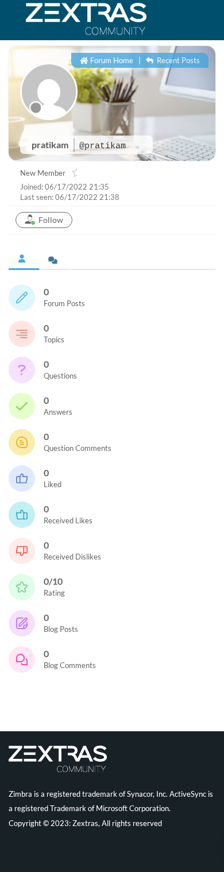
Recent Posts (177, 60)
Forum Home (110, 60)
